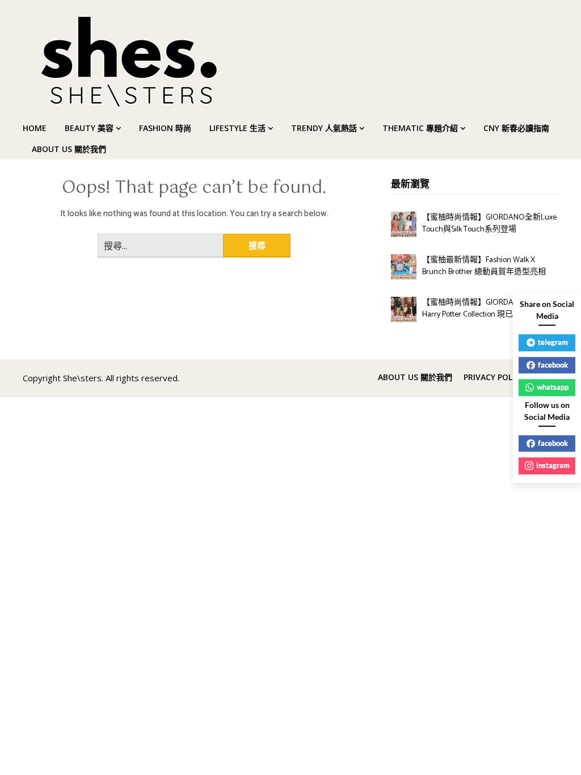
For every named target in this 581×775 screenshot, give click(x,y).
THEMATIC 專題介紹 (420, 128)
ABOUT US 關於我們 (69, 149)
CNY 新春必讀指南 (516, 128)
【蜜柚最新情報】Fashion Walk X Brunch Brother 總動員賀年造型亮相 (484, 266)
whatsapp (553, 386)
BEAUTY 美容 (89, 128)
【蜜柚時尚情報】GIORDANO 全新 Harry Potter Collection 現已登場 (482, 308)
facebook (553, 364)
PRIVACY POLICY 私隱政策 (511, 377)
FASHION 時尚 (165, 128)
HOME (35, 128)
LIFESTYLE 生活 (237, 128)
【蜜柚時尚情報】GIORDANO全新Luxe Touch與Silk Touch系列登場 (489, 223)
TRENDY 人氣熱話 (324, 128)
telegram (553, 342)
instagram (553, 465)
